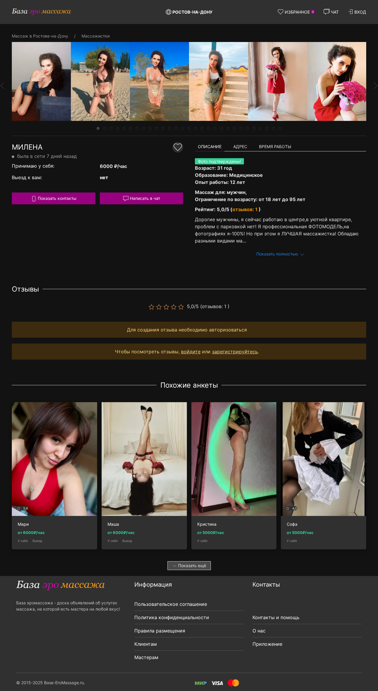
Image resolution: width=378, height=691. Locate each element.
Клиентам (145, 644)
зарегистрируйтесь (235, 352)
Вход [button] (360, 11)
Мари (23, 524)
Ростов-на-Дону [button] (192, 11)
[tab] (98, 128)
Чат (335, 11)
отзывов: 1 (245, 209)
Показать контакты (56, 198)
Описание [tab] (209, 146)
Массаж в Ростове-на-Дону (40, 35)
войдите (191, 352)
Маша (113, 524)
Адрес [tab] (240, 146)
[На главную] (41, 12)
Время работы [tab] (275, 146)
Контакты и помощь (275, 617)
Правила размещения (159, 631)
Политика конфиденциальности (171, 617)
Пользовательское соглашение (170, 604)
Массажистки (96, 35)
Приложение (267, 644)
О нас (258, 631)
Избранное (299, 11)
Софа (292, 524)
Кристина (206, 524)
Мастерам (146, 657)
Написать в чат (144, 198)
